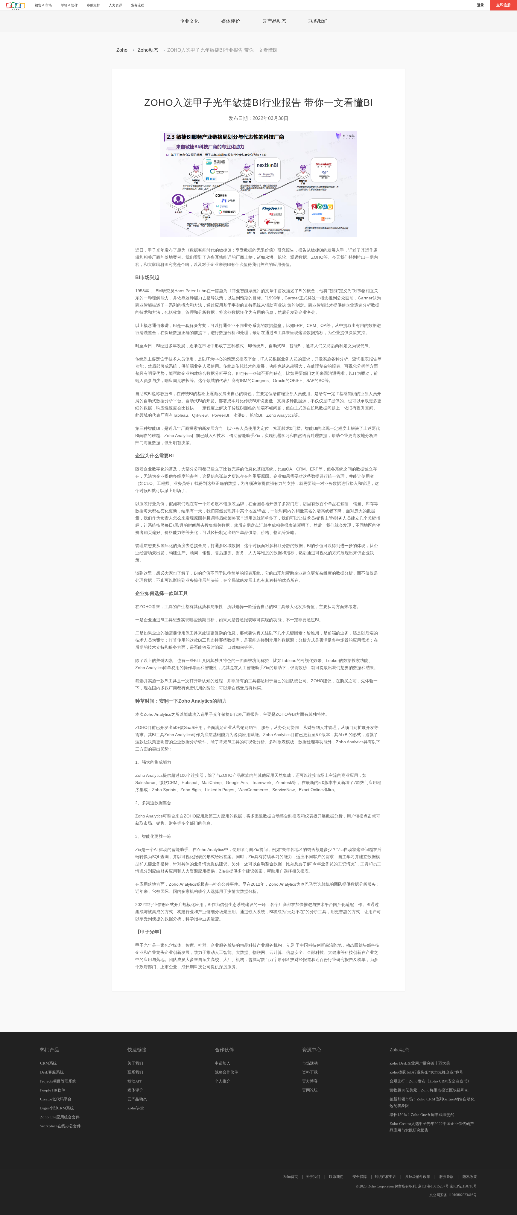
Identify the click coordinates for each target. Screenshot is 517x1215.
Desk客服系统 (52, 1072)
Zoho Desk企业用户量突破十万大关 (420, 1063)
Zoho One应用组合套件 (60, 1117)
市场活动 (310, 1063)
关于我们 (135, 1063)
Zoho (121, 50)
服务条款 (446, 1177)
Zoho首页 (290, 1177)
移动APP (134, 1081)
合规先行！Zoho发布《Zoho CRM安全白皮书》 (430, 1081)
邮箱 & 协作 (69, 5)
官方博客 (310, 1081)
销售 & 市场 (43, 5)
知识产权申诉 (385, 1177)
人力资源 (115, 5)
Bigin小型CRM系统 (57, 1108)
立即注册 (503, 5)
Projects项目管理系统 (58, 1081)
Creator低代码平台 (56, 1099)
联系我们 (318, 21)
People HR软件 (52, 1090)
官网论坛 (310, 1090)
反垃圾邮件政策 (417, 1177)
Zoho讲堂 (135, 1108)
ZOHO (16, 6)
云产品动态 (274, 21)
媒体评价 (230, 21)
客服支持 (93, 5)
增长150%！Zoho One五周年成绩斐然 (422, 1114)
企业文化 (189, 21)
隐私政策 (470, 1177)
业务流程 (137, 5)
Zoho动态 (148, 50)
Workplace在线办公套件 (60, 1126)
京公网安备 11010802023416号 (453, 1195)
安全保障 (359, 1177)
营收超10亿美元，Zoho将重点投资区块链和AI (429, 1090)
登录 (480, 5)
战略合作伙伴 (226, 1072)
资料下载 (310, 1072)
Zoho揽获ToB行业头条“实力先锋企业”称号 (426, 1072)
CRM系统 (48, 1063)
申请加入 (222, 1063)
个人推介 (222, 1081)
